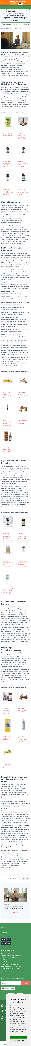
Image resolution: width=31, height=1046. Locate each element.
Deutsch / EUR (8, 988)
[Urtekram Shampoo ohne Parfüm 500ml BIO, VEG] (23, 726)
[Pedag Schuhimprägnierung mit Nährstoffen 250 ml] (8, 410)
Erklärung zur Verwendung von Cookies (11, 966)
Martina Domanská (6, 28)
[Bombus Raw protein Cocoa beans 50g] (23, 410)
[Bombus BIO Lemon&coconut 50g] (8, 754)
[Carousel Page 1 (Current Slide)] (14, 912)
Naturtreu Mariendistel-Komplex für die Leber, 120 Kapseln (7, 711)
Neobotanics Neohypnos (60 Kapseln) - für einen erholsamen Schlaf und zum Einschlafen (7, 164)
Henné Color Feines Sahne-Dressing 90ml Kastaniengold (7, 450)
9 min (14, 904)
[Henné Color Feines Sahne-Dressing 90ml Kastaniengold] (8, 438)
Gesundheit (21, 13)
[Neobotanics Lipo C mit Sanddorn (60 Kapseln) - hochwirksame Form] (23, 551)
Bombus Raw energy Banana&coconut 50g (8, 395)
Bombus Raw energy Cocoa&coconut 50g (23, 395)
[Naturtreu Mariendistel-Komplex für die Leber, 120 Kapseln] (8, 698)
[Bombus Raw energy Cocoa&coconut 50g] (23, 382)
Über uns (3, 931)
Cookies (3, 972)
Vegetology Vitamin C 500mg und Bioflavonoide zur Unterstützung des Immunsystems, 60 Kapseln (8, 563)
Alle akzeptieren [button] (18, 1037)
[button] (6, 939)
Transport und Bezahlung (7, 953)
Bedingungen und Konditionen (8, 961)
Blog (15, 13)
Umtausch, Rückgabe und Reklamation (11, 955)
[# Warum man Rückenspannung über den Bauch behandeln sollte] (15, 895)
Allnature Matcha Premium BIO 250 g (8, 135)
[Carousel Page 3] (17, 912)
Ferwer (10, 13)
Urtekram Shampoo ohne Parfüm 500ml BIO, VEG (22, 739)
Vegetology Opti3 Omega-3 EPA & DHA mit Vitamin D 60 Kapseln (8, 591)
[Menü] (2, 10)
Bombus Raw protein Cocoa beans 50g (22, 421)
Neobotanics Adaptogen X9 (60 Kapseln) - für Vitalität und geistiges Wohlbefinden (8, 192)
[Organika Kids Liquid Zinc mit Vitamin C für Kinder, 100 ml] (23, 523)
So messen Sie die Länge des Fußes (10, 964)
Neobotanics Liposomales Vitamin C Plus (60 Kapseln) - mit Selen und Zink (7, 536)
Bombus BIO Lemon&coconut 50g (7, 765)
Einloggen (25, 983)
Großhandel (4, 932)
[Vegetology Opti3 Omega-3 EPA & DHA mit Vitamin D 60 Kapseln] (8, 579)
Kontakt (3, 959)
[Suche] (19, 10)
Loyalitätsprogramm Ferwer (8, 957)
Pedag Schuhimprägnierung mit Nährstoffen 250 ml (8, 422)
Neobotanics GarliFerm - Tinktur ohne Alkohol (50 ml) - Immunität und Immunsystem (23, 136)
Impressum (4, 970)
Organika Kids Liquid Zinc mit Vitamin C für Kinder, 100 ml (22, 536)
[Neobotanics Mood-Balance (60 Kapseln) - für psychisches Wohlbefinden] (23, 151)
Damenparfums (7, 24)
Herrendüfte (17, 24)
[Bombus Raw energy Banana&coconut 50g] (8, 382)
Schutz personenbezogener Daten (10, 968)
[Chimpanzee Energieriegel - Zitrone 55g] (8, 726)
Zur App (20, 3)
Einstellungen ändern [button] (18, 1040)
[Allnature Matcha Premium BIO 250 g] (8, 124)
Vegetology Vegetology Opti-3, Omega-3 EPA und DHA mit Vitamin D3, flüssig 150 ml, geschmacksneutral (23, 192)
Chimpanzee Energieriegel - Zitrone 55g (7, 738)
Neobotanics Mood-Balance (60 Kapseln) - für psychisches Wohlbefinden (23, 164)
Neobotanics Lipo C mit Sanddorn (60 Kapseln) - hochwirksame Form (23, 563)
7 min (16, 28)
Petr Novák (6, 904)
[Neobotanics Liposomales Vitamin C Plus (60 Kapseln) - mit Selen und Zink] (8, 523)
